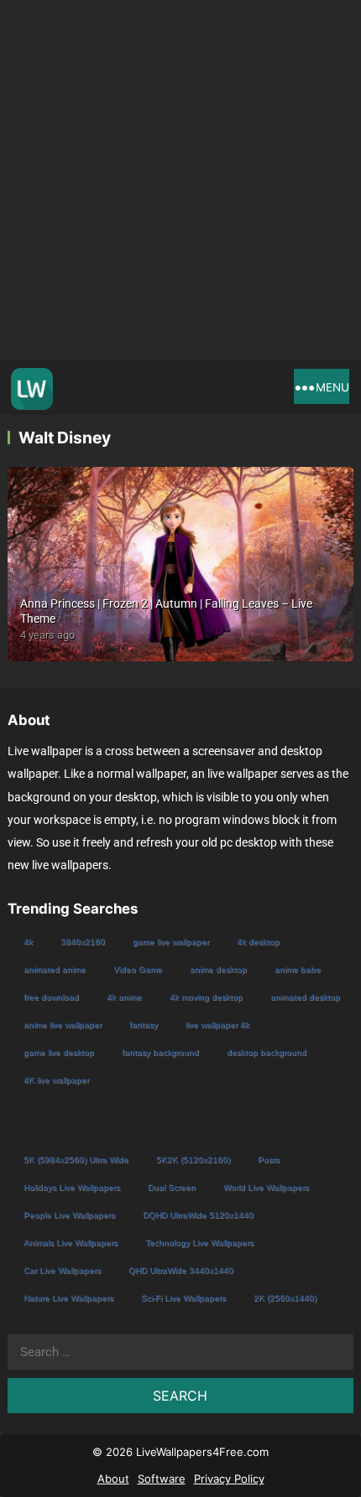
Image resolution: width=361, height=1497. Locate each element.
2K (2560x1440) (285, 1298)
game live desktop (59, 1052)
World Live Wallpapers (266, 1187)
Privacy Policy (229, 1478)
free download (51, 997)
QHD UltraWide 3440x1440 (180, 1270)
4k (28, 941)
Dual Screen (172, 1187)
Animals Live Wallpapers (71, 1242)
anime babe (298, 969)
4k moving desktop (206, 997)
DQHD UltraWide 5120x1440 (198, 1215)
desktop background (266, 1052)
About (113, 1478)
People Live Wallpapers (69, 1215)
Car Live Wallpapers (62, 1270)
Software (162, 1478)
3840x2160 (82, 941)
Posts (269, 1159)
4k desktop (258, 941)
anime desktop (218, 969)
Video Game (137, 969)
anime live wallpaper (63, 1024)
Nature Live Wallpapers (68, 1298)
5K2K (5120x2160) (193, 1159)
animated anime (55, 969)
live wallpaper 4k (217, 1024)
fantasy (143, 1024)
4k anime (124, 997)
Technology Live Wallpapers (199, 1242)
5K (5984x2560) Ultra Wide (76, 1159)
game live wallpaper (171, 941)
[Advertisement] (180, 180)
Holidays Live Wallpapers (72, 1187)
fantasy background (160, 1052)
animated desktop (305, 997)
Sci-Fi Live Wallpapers (183, 1298)
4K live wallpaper (56, 1080)
